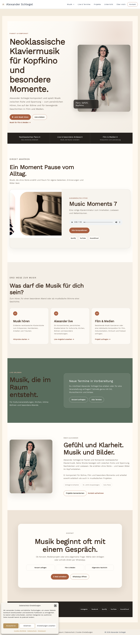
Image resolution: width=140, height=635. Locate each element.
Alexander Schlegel (19, 4)
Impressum (42, 631)
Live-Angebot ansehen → (64, 339)
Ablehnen (27, 626)
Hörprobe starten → (21, 339)
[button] (55, 606)
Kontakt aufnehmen (96, 493)
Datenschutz (32, 631)
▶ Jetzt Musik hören (20, 117)
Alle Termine (97, 400)
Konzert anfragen (78, 400)
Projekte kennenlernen (75, 493)
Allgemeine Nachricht (99, 567)
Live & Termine (84, 4)
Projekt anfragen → (102, 339)
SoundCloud (94, 238)
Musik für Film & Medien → (20, 122)
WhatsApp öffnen (80, 577)
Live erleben (40, 117)
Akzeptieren (11, 626)
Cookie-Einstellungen (84, 632)
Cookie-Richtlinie (20, 631)
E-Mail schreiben (59, 577)
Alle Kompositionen (79, 230)
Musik (69, 4)
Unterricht (108, 4)
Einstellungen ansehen (46, 626)
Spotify (73, 238)
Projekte (97, 4)
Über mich (120, 4)
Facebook (94, 609)
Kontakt (132, 4)
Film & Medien (70, 567)
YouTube (83, 238)
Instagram (84, 609)
